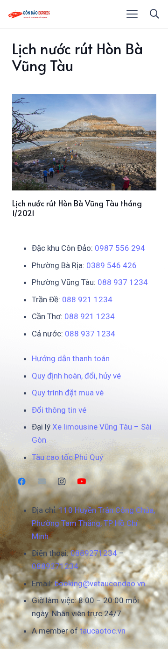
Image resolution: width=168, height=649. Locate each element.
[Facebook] (22, 482)
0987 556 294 (120, 248)
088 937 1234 (123, 282)
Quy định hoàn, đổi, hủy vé (76, 375)
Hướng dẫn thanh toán (71, 358)
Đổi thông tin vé (59, 410)
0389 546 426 (111, 265)
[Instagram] (62, 482)
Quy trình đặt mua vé (68, 392)
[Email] (42, 482)
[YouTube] (81, 482)
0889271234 (93, 553)
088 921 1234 (87, 299)
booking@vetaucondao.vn (100, 583)
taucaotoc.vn (103, 630)
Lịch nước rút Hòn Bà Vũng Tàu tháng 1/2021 (77, 207)
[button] (132, 14)
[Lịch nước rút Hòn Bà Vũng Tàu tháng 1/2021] (84, 142)
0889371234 (55, 566)
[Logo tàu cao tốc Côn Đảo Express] (29, 14)
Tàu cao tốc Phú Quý (67, 457)
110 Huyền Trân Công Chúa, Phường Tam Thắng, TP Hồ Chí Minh (93, 523)
